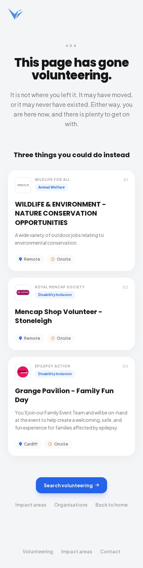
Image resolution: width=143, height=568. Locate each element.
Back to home (111, 505)
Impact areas (30, 505)
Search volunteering (68, 485)
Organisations (70, 505)
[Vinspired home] (15, 14)
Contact (110, 551)
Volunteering (38, 551)
